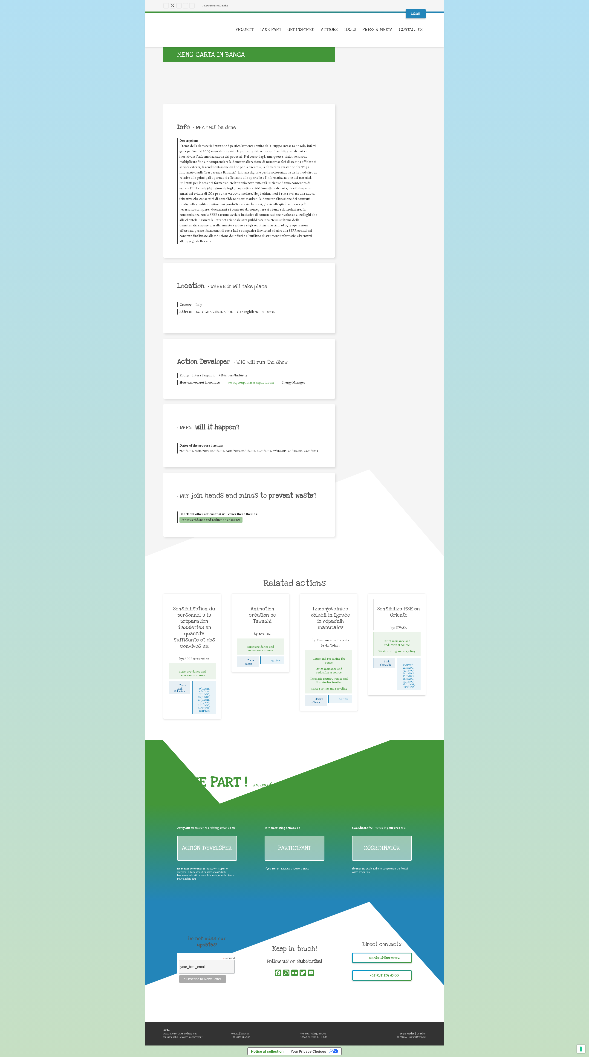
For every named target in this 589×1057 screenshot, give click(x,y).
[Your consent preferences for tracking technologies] (581, 1049)
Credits (421, 1033)
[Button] (193, 667)
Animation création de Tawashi (262, 615)
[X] (172, 6)
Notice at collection (267, 1051)
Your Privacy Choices (308, 1051)
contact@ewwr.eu (240, 1033)
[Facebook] (166, 6)
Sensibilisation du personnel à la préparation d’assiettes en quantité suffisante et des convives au (194, 627)
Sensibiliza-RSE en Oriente (398, 612)
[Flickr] (192, 6)
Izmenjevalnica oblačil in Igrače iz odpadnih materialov (330, 618)
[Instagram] (179, 6)
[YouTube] (185, 6)
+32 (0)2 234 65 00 (240, 1037)
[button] (425, 30)
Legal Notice (407, 1033)
